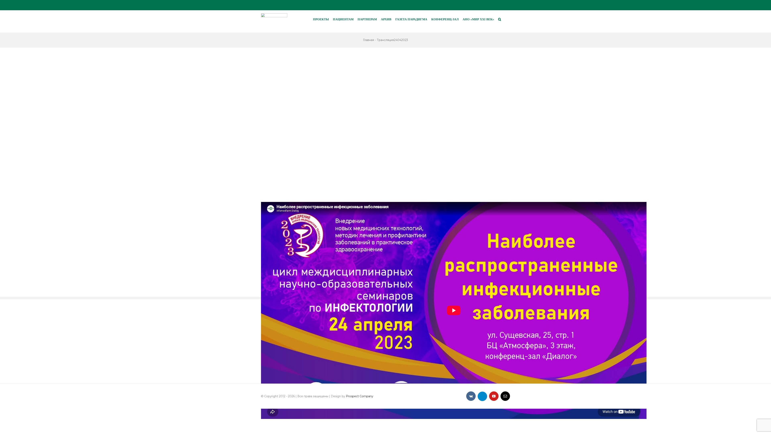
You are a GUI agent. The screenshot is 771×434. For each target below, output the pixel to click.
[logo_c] (274, 15)
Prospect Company (359, 396)
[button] (499, 19)
